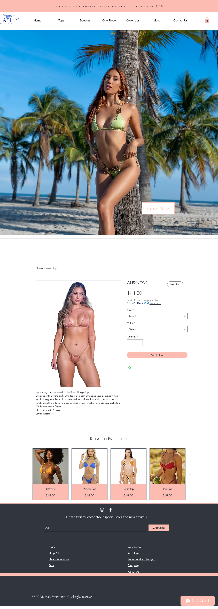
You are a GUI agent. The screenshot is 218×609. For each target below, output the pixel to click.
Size (130, 310)
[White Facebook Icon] (110, 509)
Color (131, 323)
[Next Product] (190, 474)
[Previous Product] (28, 474)
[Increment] (140, 343)
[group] (109, 474)
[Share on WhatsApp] (129, 368)
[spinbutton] (135, 343)
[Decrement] (130, 343)
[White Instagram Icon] (102, 509)
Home (39, 268)
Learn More (155, 303)
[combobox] (157, 316)
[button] (157, 21)
